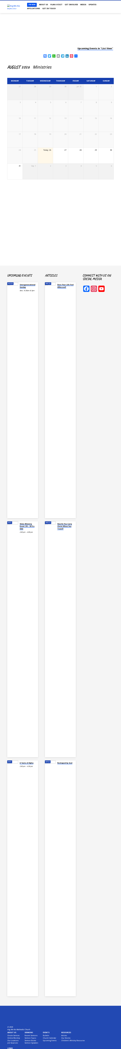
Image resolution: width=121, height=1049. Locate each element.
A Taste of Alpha (26, 763)
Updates (92, 5)
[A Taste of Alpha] (12, 878)
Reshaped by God (64, 763)
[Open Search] (113, 6)
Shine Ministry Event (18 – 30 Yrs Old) (27, 526)
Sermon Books (30, 1041)
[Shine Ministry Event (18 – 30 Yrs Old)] (12, 639)
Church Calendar (49, 1038)
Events (46, 1033)
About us (11, 1033)
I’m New (31, 5)
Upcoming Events (50, 1041)
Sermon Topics (30, 1038)
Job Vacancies (12, 1043)
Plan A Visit (56, 5)
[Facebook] (8, 1019)
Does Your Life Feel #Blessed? (65, 286)
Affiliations (33, 9)
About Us (43, 5)
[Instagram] (12, 1019)
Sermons (29, 1033)
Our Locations (13, 1041)
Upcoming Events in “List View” (95, 48)
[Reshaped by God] (50, 878)
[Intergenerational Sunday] (12, 400)
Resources (66, 1033)
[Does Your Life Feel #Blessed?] (50, 400)
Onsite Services (13, 1036)
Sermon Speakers (31, 1043)
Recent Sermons (31, 1036)
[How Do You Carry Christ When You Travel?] (50, 639)
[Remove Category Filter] (54, 67)
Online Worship (13, 1038)
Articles (64, 1036)
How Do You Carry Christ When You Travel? (64, 526)
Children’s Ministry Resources (73, 1041)
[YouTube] (16, 1019)
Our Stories (65, 1038)
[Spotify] (20, 1019)
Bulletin (46, 1036)
